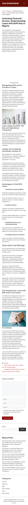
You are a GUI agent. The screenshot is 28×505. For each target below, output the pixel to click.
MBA (3, 486)
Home (3, 11)
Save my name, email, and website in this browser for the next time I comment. (14, 412)
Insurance (4, 484)
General (9, 11)
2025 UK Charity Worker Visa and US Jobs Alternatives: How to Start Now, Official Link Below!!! (13, 469)
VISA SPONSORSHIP (10, 3)
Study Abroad (6, 488)
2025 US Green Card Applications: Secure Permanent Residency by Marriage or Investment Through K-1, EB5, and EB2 (13, 463)
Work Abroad (5, 493)
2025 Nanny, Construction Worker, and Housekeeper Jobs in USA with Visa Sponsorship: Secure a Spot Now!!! (12, 450)
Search (4, 426)
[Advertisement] (14, 68)
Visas (3, 491)
